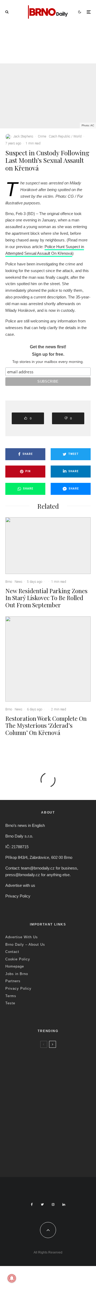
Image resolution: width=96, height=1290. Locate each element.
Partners (13, 981)
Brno (39, 40)
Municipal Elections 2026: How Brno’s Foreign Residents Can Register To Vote (55, 1124)
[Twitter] (42, 1204)
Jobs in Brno (16, 974)
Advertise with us (20, 885)
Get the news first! (48, 347)
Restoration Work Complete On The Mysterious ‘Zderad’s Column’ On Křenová (46, 725)
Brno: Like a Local (40, 1142)
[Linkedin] (63, 1204)
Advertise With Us (21, 937)
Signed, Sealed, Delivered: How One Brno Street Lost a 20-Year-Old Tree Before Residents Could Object (58, 1156)
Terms (10, 996)
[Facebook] (32, 1204)
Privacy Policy (17, 896)
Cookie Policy (17, 959)
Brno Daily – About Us (25, 945)
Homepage (14, 966)
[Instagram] (53, 1204)
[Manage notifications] (11, 1278)
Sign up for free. (48, 354)
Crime (42, 136)
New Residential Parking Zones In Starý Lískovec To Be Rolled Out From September (60, 53)
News (49, 40)
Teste (10, 1003)
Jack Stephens (23, 136)
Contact (12, 952)
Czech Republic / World (65, 136)
